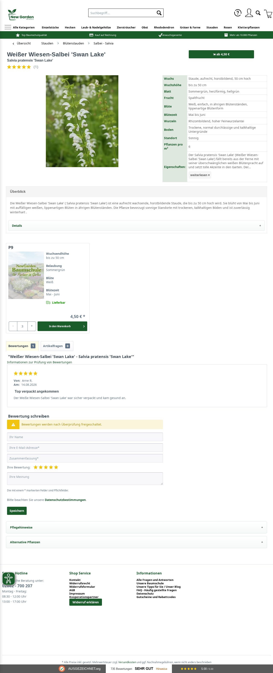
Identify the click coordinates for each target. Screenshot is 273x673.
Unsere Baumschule (150, 583)
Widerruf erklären (86, 602)
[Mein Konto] (249, 13)
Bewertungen (21, 346)
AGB (72, 590)
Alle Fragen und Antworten (154, 580)
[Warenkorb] (266, 13)
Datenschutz (145, 593)
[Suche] (258, 12)
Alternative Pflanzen (25, 542)
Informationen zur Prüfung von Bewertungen (39, 362)
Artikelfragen (55, 346)
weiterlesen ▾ (200, 175)
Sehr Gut (144, 669)
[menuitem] (126, 12)
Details (17, 226)
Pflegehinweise (21, 527)
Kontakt (75, 580)
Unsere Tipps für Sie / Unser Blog (158, 586)
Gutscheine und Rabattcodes (156, 597)
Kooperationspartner (84, 597)
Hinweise (161, 668)
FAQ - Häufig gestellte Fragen (156, 590)
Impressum (77, 593)
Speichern (17, 511)
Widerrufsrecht (79, 583)
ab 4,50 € (222, 54)
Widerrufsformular (82, 586)
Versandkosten (127, 662)
